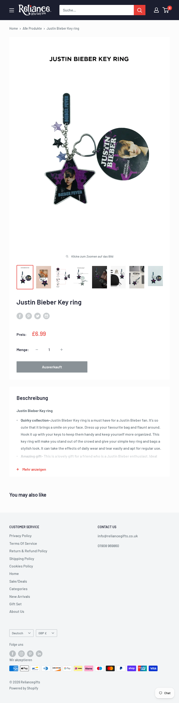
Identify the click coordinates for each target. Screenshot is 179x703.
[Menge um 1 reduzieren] (37, 350)
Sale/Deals (18, 581)
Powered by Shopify (23, 688)
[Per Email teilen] (46, 315)
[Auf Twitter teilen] (37, 315)
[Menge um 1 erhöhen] (61, 350)
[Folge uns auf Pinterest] (30, 653)
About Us (16, 611)
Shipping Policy (21, 558)
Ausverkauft (52, 367)
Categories (18, 588)
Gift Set (15, 604)
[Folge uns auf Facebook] (12, 653)
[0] (166, 10)
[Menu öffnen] (11, 10)
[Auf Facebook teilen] (20, 315)
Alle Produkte (32, 28)
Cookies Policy (21, 566)
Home (13, 28)
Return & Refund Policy (28, 551)
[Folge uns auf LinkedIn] (39, 653)
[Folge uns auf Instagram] (21, 653)
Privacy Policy (20, 535)
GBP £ (42, 633)
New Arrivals (19, 596)
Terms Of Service (23, 543)
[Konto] (156, 10)
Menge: (23, 349)
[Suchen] (139, 10)
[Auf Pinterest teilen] (28, 315)
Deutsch (17, 633)
